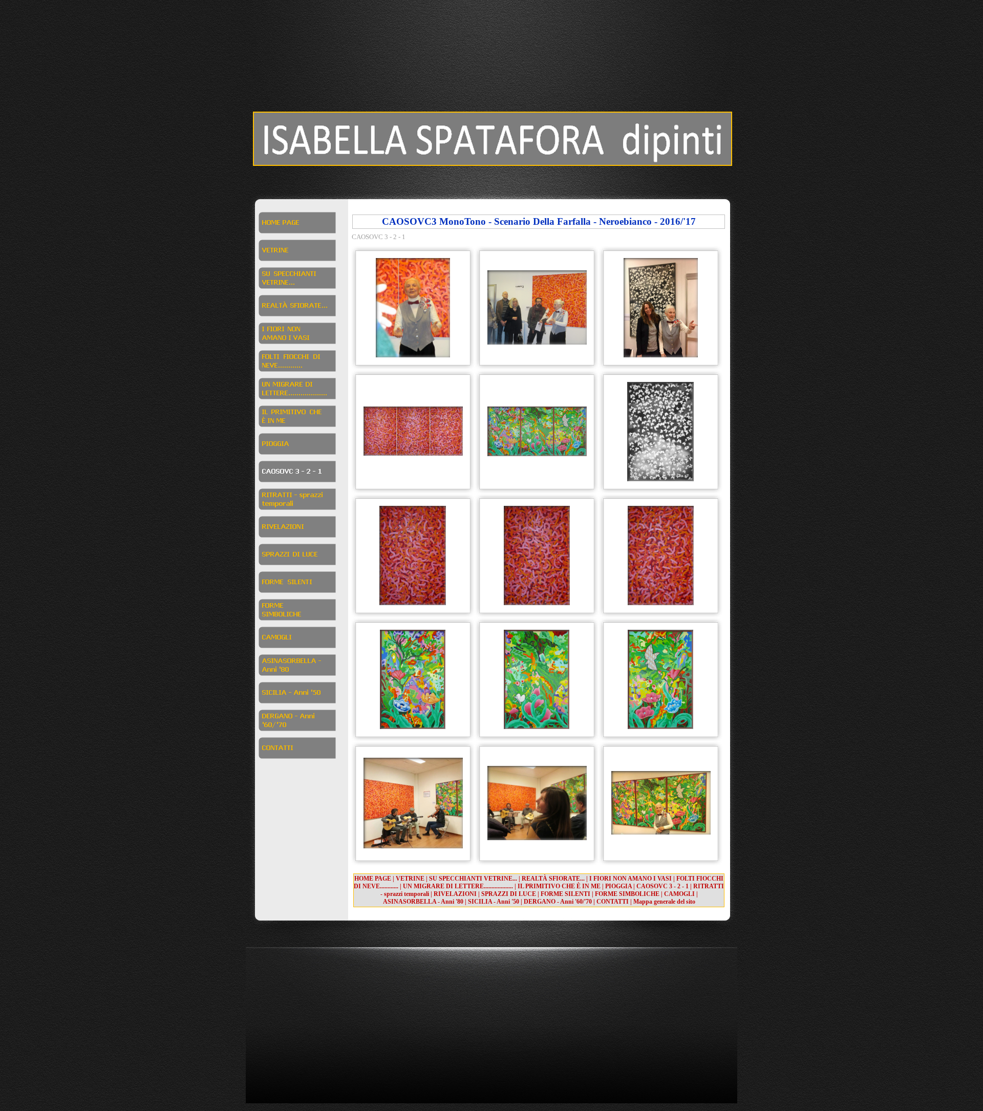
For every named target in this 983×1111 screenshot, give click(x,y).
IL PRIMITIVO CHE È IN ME (559, 886)
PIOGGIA (618, 886)
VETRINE (410, 878)
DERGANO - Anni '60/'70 (558, 901)
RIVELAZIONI (455, 894)
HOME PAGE (372, 878)
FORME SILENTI (565, 894)
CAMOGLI (679, 894)
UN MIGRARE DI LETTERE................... (458, 886)
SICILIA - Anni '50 (493, 901)
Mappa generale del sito (664, 901)
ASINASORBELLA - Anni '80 (423, 901)
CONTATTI (612, 901)
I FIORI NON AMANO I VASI (630, 878)
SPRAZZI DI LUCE (508, 894)
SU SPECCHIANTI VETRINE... (473, 878)
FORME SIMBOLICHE (627, 894)
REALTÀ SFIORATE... (553, 878)
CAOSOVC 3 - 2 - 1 (662, 886)
